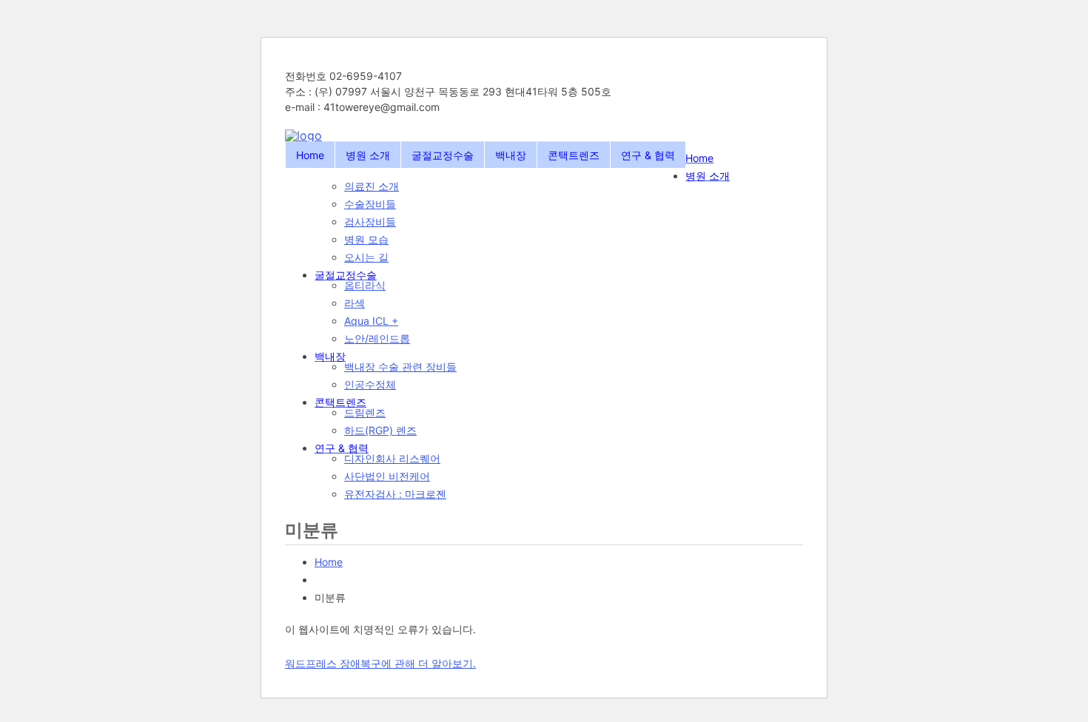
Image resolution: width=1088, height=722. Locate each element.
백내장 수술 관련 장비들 (400, 366)
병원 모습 (366, 239)
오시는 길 (366, 257)
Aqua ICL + (371, 320)
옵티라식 (365, 285)
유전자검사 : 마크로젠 (395, 493)
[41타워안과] (303, 135)
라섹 (354, 303)
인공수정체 (370, 384)
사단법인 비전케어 (387, 476)
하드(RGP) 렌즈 (380, 430)
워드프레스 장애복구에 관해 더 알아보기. (380, 663)
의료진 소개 (371, 186)
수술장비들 (370, 204)
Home (329, 562)
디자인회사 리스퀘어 (392, 458)
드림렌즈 (365, 412)
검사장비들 (370, 221)
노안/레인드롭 (377, 338)
